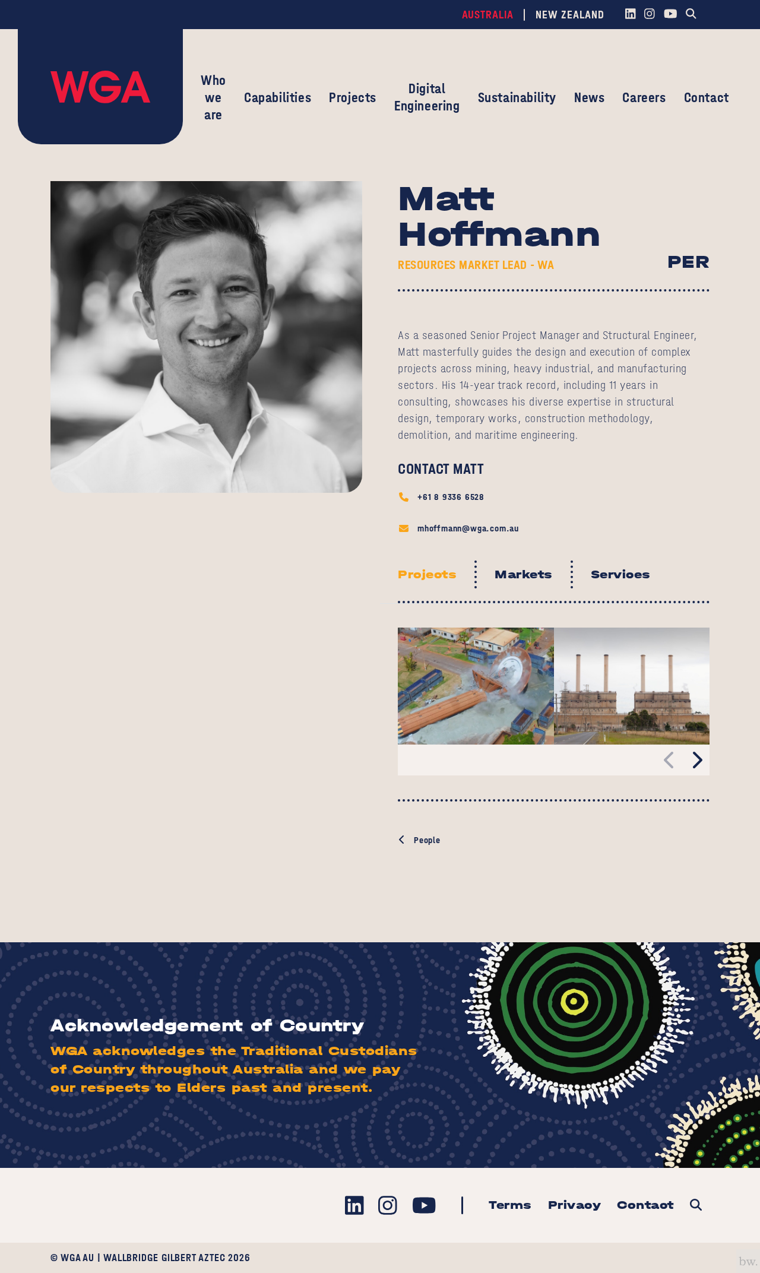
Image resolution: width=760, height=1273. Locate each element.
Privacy (574, 1205)
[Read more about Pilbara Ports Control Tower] (476, 686)
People (427, 840)
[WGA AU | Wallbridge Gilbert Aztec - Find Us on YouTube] (670, 15)
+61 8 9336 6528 (450, 496)
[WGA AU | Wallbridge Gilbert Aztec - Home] (100, 86)
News (589, 97)
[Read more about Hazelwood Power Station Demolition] (632, 686)
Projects (352, 97)
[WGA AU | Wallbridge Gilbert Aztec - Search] (696, 1205)
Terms (510, 1205)
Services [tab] (621, 574)
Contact (706, 97)
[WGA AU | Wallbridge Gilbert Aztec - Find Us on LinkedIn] (630, 15)
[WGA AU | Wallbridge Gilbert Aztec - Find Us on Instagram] (650, 15)
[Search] (691, 15)
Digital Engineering (427, 97)
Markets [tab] (524, 574)
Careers (644, 97)
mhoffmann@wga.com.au (468, 528)
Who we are (213, 97)
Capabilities (277, 97)
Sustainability (517, 97)
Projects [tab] (427, 574)
